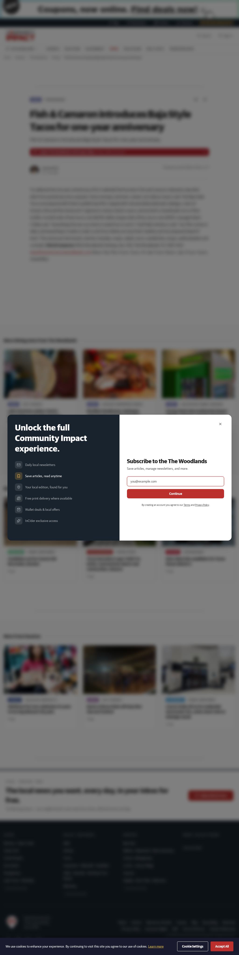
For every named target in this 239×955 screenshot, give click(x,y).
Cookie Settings (192, 946)
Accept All (222, 946)
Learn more (156, 946)
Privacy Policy (202, 504)
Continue (175, 494)
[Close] (220, 424)
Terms (187, 504)
